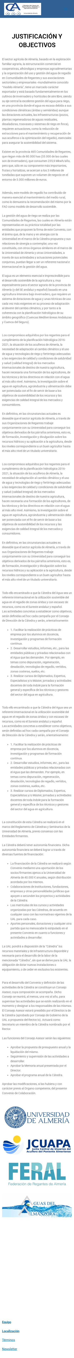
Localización (10, 1331)
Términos (8, 1340)
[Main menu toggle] (66, 9)
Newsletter (9, 1349)
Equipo (6, 1322)
